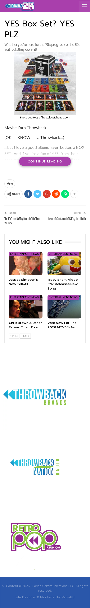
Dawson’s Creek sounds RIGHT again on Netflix (67, 219)
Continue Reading (45, 161)
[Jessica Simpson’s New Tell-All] (25, 263)
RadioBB (68, 597)
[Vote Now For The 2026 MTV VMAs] (64, 306)
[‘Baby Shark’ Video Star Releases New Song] (64, 263)
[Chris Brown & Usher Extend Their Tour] (25, 306)
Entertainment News (24, 253)
